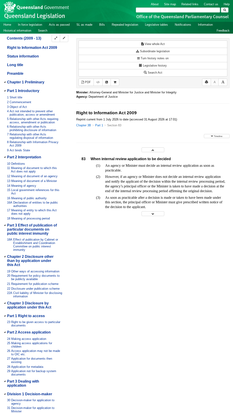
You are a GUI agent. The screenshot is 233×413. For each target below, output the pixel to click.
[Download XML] (98, 82)
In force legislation (30, 24)
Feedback (223, 30)
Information (205, 24)
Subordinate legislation (154, 51)
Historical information (17, 30)
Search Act (154, 72)
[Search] (224, 9)
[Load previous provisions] (153, 149)
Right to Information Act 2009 (32, 48)
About (155, 4)
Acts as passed (59, 24)
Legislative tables (156, 24)
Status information (23, 56)
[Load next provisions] (153, 213)
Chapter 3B (83, 125)
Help (227, 4)
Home (7, 24)
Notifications (183, 24)
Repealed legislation (125, 24)
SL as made (84, 24)
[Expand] (56, 38)
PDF (87, 82)
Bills (102, 24)
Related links (189, 4)
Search (42, 30)
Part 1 (99, 125)
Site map (170, 4)
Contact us (211, 4)
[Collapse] (64, 38)
